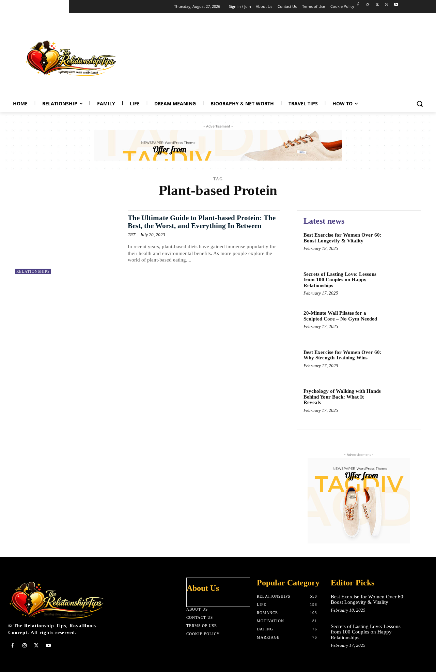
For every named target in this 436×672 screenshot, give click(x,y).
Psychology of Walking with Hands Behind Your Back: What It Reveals (342, 396)
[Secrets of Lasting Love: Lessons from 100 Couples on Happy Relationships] (399, 284)
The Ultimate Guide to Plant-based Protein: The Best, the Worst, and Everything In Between (202, 222)
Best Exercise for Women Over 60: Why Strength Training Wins (342, 355)
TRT (131, 234)
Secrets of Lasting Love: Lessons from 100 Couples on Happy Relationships (339, 279)
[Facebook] (358, 5)
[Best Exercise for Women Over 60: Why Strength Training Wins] (399, 362)
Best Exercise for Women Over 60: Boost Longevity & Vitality (342, 237)
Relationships (33, 271)
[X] (377, 5)
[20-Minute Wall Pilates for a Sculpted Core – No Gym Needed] (399, 323)
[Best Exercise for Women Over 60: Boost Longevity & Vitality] (399, 245)
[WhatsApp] (386, 5)
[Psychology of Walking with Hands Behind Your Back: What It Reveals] (399, 401)
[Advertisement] (305, 57)
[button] (419, 103)
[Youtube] (396, 5)
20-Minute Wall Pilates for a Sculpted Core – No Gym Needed (340, 316)
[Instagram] (368, 5)
